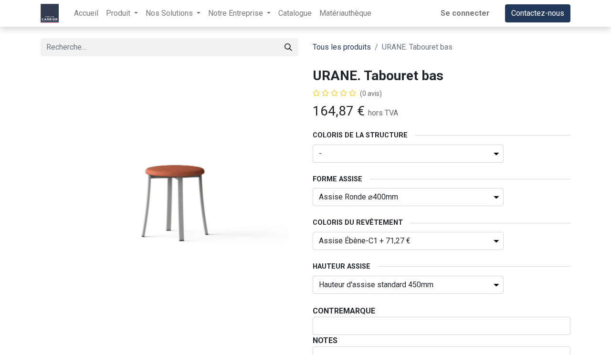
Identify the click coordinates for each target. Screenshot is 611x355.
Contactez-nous (537, 13)
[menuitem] (86, 13)
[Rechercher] (288, 47)
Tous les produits (342, 47)
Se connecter (465, 13)
